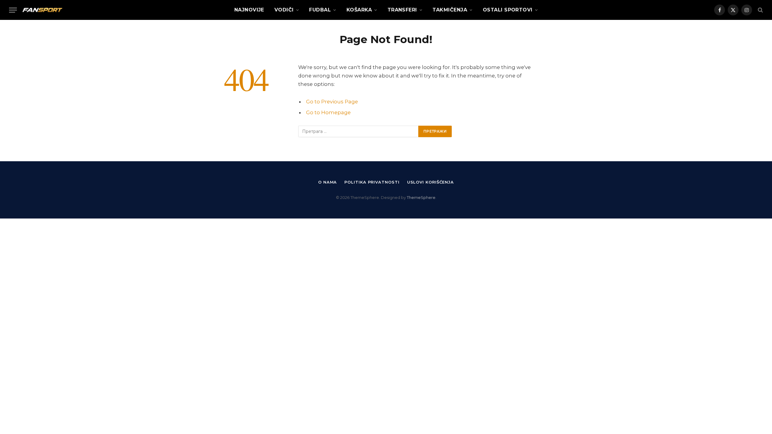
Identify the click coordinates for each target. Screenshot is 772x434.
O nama (327, 182)
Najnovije (249, 10)
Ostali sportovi (508, 10)
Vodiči (284, 10)
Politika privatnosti (371, 182)
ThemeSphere (421, 197)
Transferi (402, 10)
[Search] (760, 10)
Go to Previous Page (332, 102)
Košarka (359, 10)
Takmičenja (449, 10)
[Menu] (13, 10)
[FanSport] (42, 10)
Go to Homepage (328, 112)
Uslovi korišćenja (430, 182)
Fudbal (320, 10)
